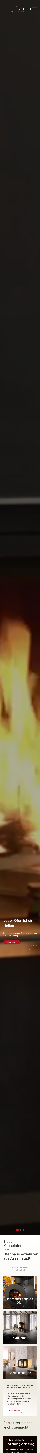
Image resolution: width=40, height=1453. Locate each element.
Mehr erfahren (10, 942)
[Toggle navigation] (35, 7)
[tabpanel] (20, 617)
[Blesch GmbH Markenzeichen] (17, 8)
